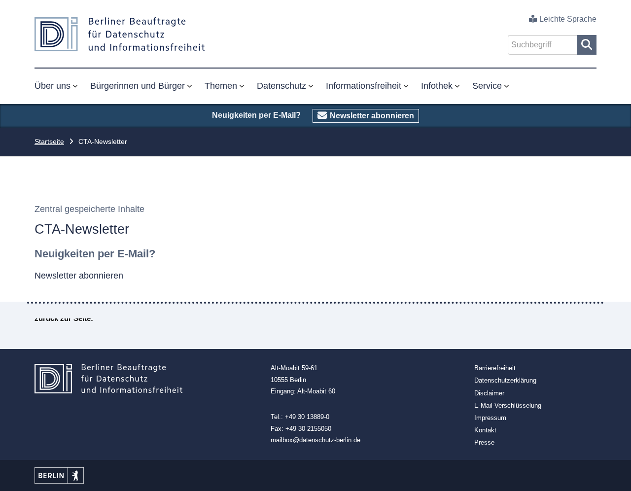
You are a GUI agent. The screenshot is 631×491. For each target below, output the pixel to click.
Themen (221, 86)
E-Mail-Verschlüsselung (507, 405)
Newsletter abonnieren (372, 115)
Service (487, 86)
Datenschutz (281, 86)
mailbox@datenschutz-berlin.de (315, 440)
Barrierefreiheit (495, 368)
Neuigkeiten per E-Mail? (95, 253)
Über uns (52, 86)
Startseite (49, 141)
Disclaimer (489, 393)
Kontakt (485, 430)
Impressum (490, 417)
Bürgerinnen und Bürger (137, 86)
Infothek (437, 86)
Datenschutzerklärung (505, 380)
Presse (484, 442)
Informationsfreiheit (363, 86)
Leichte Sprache (567, 19)
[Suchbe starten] (586, 45)
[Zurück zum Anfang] (612, 472)
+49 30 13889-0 (307, 417)
